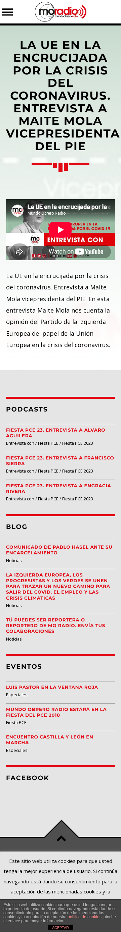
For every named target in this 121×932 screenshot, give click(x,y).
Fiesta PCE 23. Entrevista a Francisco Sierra (60, 461)
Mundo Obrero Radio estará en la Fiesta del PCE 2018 (56, 712)
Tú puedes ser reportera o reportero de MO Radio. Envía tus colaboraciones (55, 625)
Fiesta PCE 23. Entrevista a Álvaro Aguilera (55, 433)
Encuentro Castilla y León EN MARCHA (49, 740)
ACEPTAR (60, 928)
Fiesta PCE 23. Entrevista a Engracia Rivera (58, 488)
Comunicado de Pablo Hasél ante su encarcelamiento (59, 550)
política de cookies (85, 917)
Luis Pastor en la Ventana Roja (52, 687)
